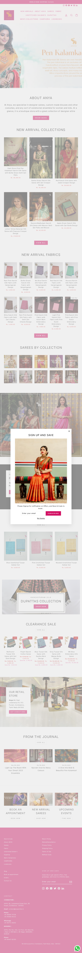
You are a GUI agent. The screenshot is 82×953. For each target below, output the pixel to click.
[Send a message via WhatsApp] (77, 948)
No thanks (41, 518)
